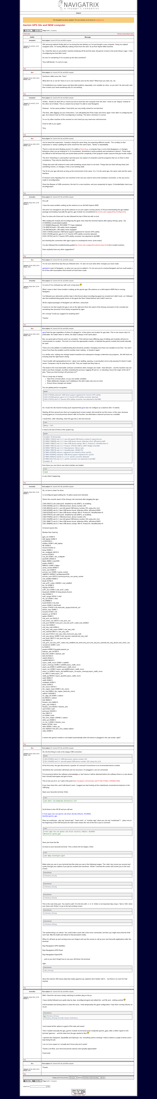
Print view (27, 34)
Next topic (130, 34)
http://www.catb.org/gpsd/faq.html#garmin (110, 212)
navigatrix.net (99, 20)
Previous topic (121, 34)
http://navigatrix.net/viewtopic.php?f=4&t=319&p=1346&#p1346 (96, 781)
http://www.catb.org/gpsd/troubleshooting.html (91, 245)
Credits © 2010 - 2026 (78, 1095)
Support (78, 13)
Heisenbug (84, 149)
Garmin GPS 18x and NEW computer (44, 25)
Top (25, 68)
